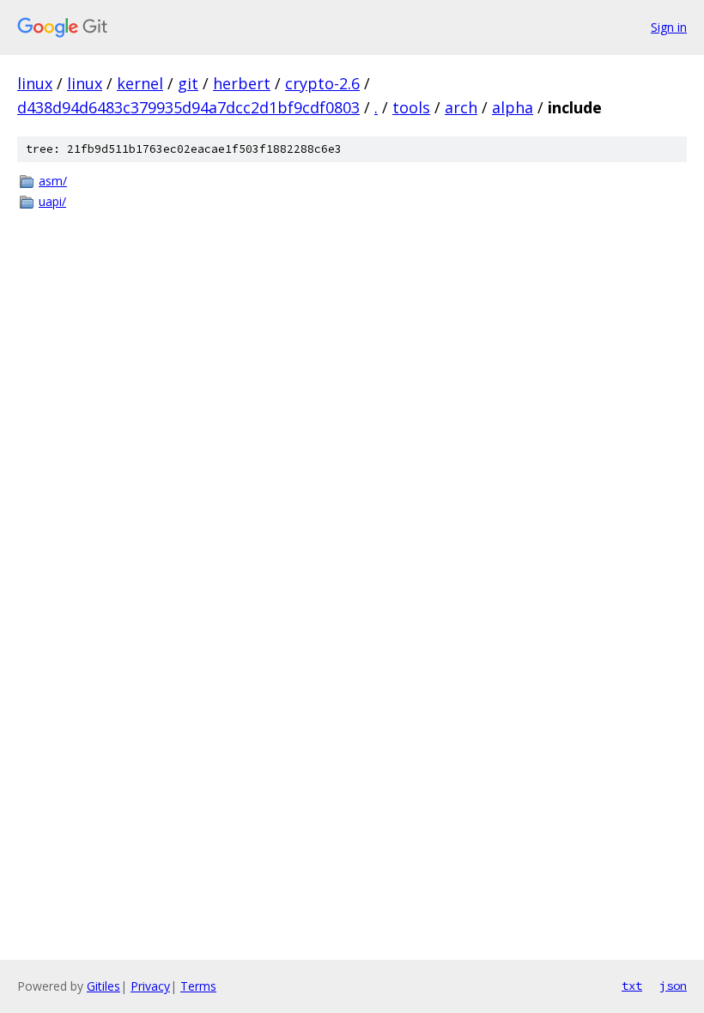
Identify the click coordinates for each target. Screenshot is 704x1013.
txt (632, 985)
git (188, 83)
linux (34, 83)
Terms (198, 986)
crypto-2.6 (322, 83)
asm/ (53, 181)
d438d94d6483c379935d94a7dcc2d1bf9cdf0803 (188, 107)
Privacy (150, 986)
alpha (512, 107)
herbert (241, 83)
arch (461, 107)
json (673, 985)
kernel (140, 83)
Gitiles (103, 986)
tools (411, 107)
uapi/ (52, 201)
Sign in (669, 27)
